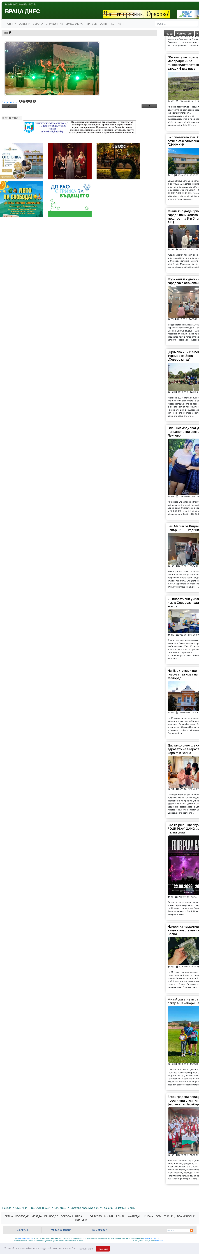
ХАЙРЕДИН (134, 1216)
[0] (9, 106)
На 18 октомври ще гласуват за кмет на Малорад (183, 659)
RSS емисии (99, 1229)
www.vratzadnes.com (26, 1238)
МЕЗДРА (37, 1216)
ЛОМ (158, 1216)
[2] (149, 106)
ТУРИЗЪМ (91, 23)
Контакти (32, 4)
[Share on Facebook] (20, 101)
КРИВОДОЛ (51, 1216)
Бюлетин (22, 1229)
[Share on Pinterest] (30, 101)
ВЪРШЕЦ (169, 1216)
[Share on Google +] (23, 101)
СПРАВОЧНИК (54, 23)
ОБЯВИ (104, 23)
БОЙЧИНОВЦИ (186, 1216)
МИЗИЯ (108, 1216)
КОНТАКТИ (118, 23)
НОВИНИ (10, 23)
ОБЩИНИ (24, 23)
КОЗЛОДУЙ (22, 1216)
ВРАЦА (9, 1216)
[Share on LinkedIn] (27, 101)
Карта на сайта (20, 4)
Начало (8, 4)
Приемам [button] (103, 1249)
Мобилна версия (61, 1229)
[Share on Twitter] (34, 101)
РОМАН (120, 1216)
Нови (169, 33)
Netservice (159, 1241)
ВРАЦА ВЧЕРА (74, 23)
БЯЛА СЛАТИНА (81, 1218)
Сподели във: (10, 102)
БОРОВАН (67, 1216)
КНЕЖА (148, 1216)
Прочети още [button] (85, 1248)
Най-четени (184, 33)
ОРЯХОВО (96, 1216)
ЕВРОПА (38, 23)
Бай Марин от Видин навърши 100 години (183, 513)
